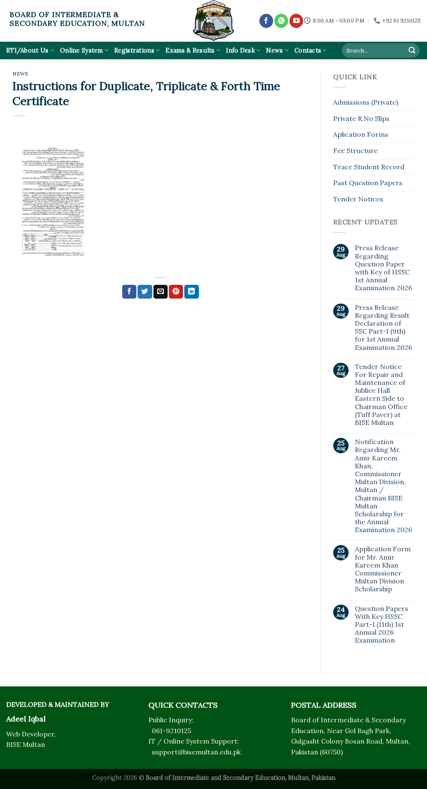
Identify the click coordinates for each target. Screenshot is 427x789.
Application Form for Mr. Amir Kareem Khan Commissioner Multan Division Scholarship (383, 569)
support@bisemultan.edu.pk (196, 752)
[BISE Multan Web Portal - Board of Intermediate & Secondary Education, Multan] (213, 21)
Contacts (307, 50)
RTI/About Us (27, 50)
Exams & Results (190, 50)
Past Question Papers (367, 182)
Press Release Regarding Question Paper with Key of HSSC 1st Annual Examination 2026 (383, 268)
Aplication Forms (360, 134)
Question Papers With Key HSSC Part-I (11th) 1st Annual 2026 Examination (381, 625)
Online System (81, 50)
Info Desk (240, 50)
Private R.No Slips (361, 118)
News (274, 50)
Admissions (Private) (365, 102)
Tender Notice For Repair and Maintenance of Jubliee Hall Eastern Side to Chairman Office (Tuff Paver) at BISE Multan (381, 395)
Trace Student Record (368, 167)
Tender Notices (358, 199)
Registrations (134, 50)
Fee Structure (355, 150)
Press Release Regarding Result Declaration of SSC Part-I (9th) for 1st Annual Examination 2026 (383, 328)
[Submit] (412, 50)
